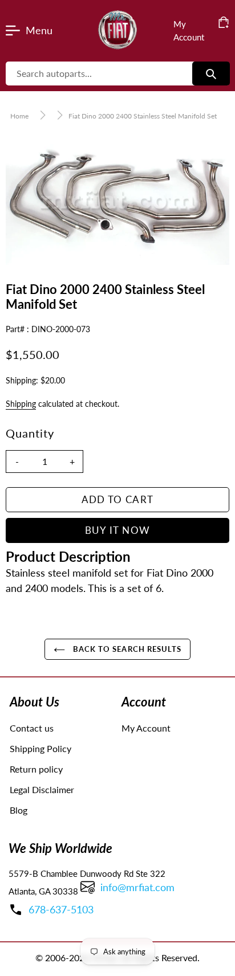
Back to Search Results (126, 649)
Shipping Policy (40, 748)
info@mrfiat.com (137, 887)
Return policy (36, 768)
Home (19, 116)
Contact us (32, 727)
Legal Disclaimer (42, 789)
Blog (18, 810)
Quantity (30, 433)
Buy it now (118, 530)
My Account (146, 727)
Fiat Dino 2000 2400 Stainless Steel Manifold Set (142, 116)
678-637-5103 (61, 909)
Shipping (21, 404)
